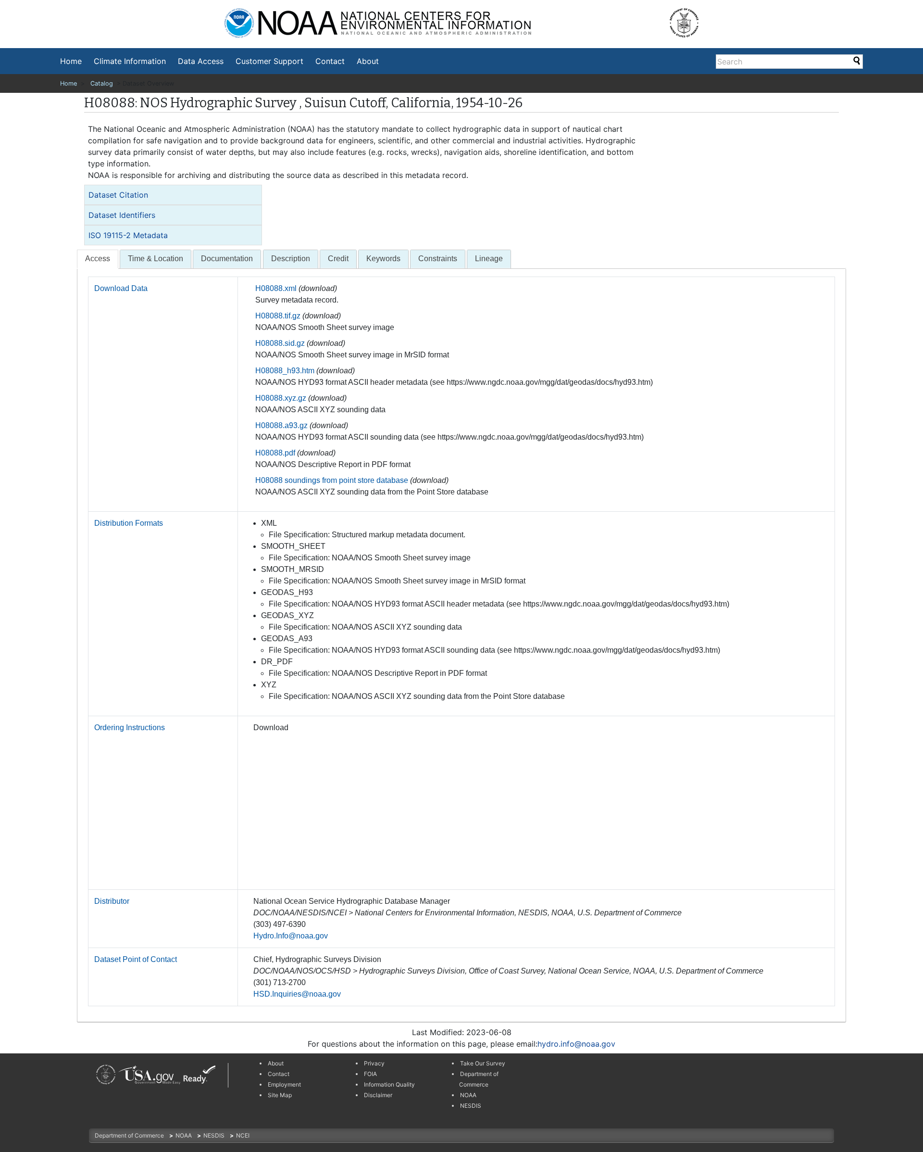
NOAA (184, 1135)
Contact (330, 61)
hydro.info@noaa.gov (576, 1044)
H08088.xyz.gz (280, 398)
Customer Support (269, 61)
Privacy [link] (374, 1063)
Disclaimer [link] (378, 1095)
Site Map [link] (280, 1095)
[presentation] (97, 259)
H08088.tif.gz (277, 316)
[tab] (173, 194)
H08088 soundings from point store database (331, 480)
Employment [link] (284, 1084)
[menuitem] (71, 61)
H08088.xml (276, 288)
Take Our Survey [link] (482, 1063)
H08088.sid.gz (280, 343)
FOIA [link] (370, 1073)
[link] (106, 1074)
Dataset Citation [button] (118, 195)
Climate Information (130, 61)
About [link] (276, 1063)
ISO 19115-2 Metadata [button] (128, 235)
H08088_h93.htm (284, 371)
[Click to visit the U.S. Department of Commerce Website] (691, 19)
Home (71, 61)
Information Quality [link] (389, 1084)
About (368, 61)
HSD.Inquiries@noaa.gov (297, 994)
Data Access (201, 61)
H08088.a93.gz (281, 425)
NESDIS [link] (470, 1105)
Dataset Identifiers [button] (121, 215)
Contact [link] (278, 1073)
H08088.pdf (275, 453)
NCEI (242, 1135)
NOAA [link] (468, 1095)
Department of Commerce (130, 1135)
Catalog (101, 83)
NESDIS (214, 1135)
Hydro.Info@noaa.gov (290, 936)
